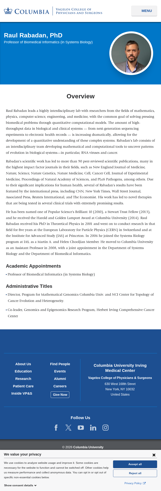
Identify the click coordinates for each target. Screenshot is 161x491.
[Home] (53, 10)
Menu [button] (147, 11)
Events (60, 371)
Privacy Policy (133, 483)
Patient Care (23, 386)
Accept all (135, 464)
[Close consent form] (154, 455)
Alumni (60, 379)
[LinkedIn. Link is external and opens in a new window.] (93, 428)
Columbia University (88, 447)
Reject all (135, 473)
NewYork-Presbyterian (81, 341)
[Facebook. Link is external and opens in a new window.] (56, 428)
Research (23, 379)
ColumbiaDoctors (131, 341)
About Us (23, 364)
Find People (60, 364)
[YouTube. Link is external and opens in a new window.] (81, 428)
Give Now (60, 394)
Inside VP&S (23, 393)
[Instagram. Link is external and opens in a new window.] (105, 428)
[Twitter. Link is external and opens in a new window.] (68, 428)
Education (23, 371)
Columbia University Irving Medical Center (30, 341)
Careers (60, 386)
